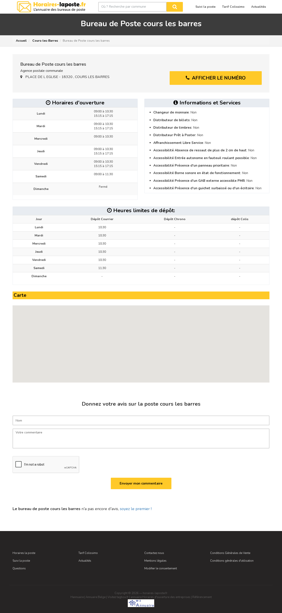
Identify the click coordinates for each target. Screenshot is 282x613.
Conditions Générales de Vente (230, 553)
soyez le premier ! (136, 508)
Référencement (202, 597)
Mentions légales (155, 561)
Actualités (84, 561)
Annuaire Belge (96, 597)
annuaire (136, 597)
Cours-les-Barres (45, 41)
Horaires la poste (24, 553)
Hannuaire (77, 597)
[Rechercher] (175, 7)
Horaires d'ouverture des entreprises (166, 597)
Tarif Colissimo (88, 553)
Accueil (21, 41)
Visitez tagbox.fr (118, 597)
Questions (19, 568)
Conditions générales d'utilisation (232, 561)
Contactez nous (154, 553)
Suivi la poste (21, 561)
